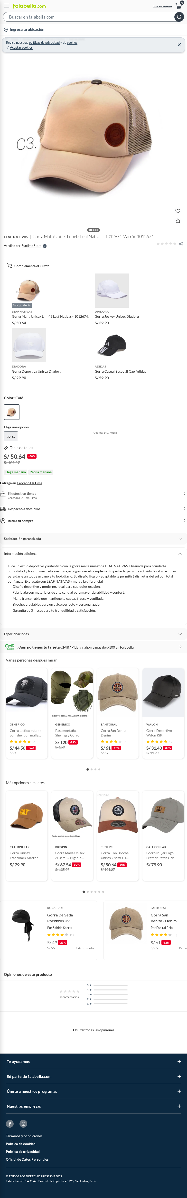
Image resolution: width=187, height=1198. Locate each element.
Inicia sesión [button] (162, 6)
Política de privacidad (23, 1151)
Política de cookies (20, 1144)
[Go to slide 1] (87, 769)
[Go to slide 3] (95, 769)
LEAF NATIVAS (16, 237)
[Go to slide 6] (103, 892)
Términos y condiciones (24, 1136)
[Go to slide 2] (92, 769)
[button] (93, 18)
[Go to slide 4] (99, 769)
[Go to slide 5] (99, 892)
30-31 (11, 436)
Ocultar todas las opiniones (93, 1030)
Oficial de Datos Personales (27, 1159)
